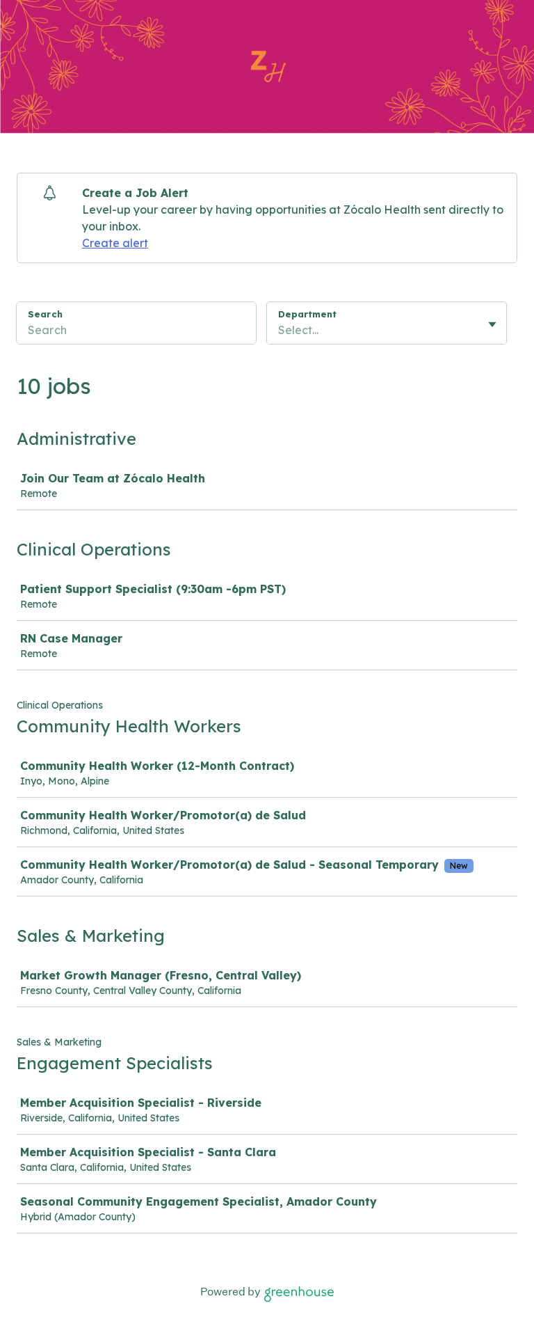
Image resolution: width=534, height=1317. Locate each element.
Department (307, 314)
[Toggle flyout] (492, 324)
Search (45, 314)
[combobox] (279, 330)
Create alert (115, 243)
